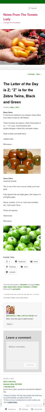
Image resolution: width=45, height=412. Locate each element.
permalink (16, 289)
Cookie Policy (12, 402)
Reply (10, 324)
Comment (30, 365)
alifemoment (10, 315)
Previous (30, 74)
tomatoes (26, 287)
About (14, 67)
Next (39, 74)
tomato (19, 287)
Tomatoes (23, 284)
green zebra (12, 287)
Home (6, 67)
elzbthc (34, 287)
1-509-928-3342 (8, 387)
